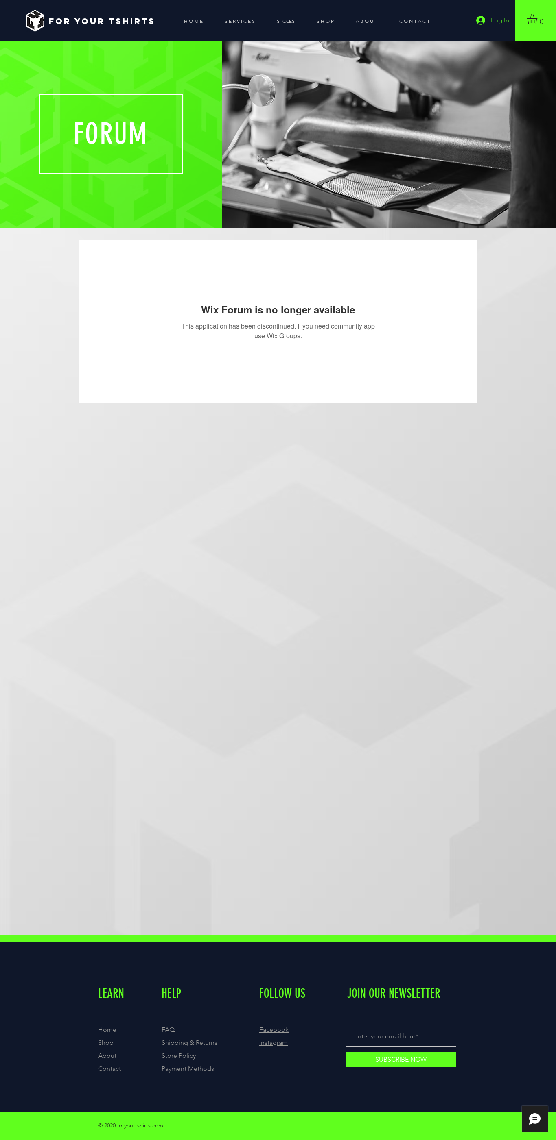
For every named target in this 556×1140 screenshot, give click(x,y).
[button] (538, 19)
